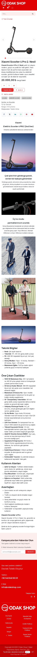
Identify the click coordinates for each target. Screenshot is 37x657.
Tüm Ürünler (8, 19)
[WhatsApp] (21, 121)
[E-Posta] (32, 121)
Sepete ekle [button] (7, 97)
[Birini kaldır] (4, 92)
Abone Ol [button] (30, 559)
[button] (3, 39)
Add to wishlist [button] (8, 101)
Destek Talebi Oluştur (12, 575)
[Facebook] (4, 121)
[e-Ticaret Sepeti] (3, 8)
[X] (9, 121)
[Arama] (33, 14)
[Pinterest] (26, 121)
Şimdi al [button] (20, 97)
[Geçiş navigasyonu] (12, 8)
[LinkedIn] (15, 121)
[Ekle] (14, 92)
